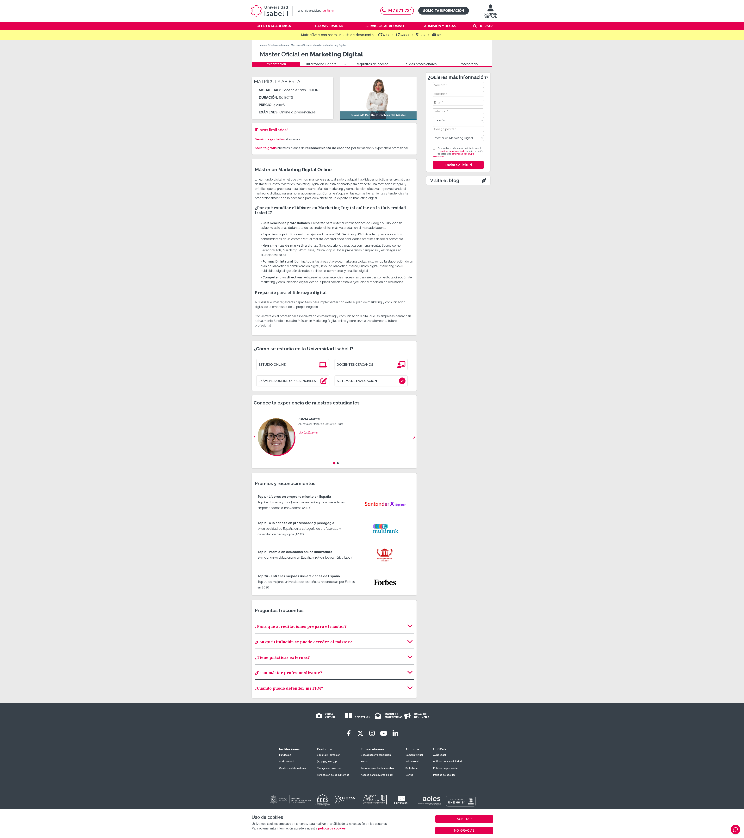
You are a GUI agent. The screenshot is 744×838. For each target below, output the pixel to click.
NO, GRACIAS (464, 830)
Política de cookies (444, 775)
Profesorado (468, 64)
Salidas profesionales (420, 64)
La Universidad (329, 26)
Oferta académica (274, 26)
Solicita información (443, 11)
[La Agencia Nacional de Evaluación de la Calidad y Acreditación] (345, 799)
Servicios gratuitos (270, 139)
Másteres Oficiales (301, 45)
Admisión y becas (440, 26)
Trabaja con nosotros (329, 768)
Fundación (285, 755)
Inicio (263, 45)
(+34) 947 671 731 (327, 761)
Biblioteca (412, 768)
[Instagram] (372, 733)
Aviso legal (439, 755)
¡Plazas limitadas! (271, 130)
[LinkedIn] (395, 733)
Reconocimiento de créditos (377, 768)
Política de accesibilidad (447, 761)
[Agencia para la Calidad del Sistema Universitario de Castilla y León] (374, 799)
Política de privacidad (445, 768)
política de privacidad (452, 151)
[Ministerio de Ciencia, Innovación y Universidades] (290, 799)
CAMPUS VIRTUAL (490, 15)
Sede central (286, 761)
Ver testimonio (308, 432)
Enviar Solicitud (458, 165)
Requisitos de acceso (372, 64)
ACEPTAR (464, 819)
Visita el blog (444, 180)
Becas (364, 761)
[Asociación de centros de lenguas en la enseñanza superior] (429, 800)
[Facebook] (349, 733)
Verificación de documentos (333, 775)
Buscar (486, 26)
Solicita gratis (266, 148)
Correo (409, 775)
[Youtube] (383, 733)
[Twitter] (360, 733)
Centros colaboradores (292, 768)
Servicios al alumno (384, 26)
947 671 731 (400, 10)
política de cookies (332, 828)
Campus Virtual (414, 755)
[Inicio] (311, 11)
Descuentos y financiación (376, 755)
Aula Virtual (412, 761)
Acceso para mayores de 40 (377, 775)
